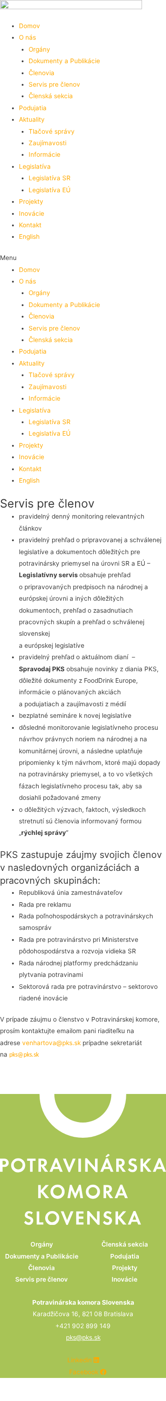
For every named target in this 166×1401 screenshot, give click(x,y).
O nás (27, 37)
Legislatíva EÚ (50, 190)
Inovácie (31, 213)
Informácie (44, 154)
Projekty (31, 201)
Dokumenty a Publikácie (64, 61)
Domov (29, 26)
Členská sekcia (51, 96)
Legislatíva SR (50, 178)
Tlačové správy (52, 131)
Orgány (39, 49)
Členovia (41, 73)
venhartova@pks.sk (51, 1042)
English (29, 236)
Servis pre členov (54, 84)
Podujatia (33, 108)
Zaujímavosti (47, 143)
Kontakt (30, 225)
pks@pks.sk (24, 1055)
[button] (83, 258)
